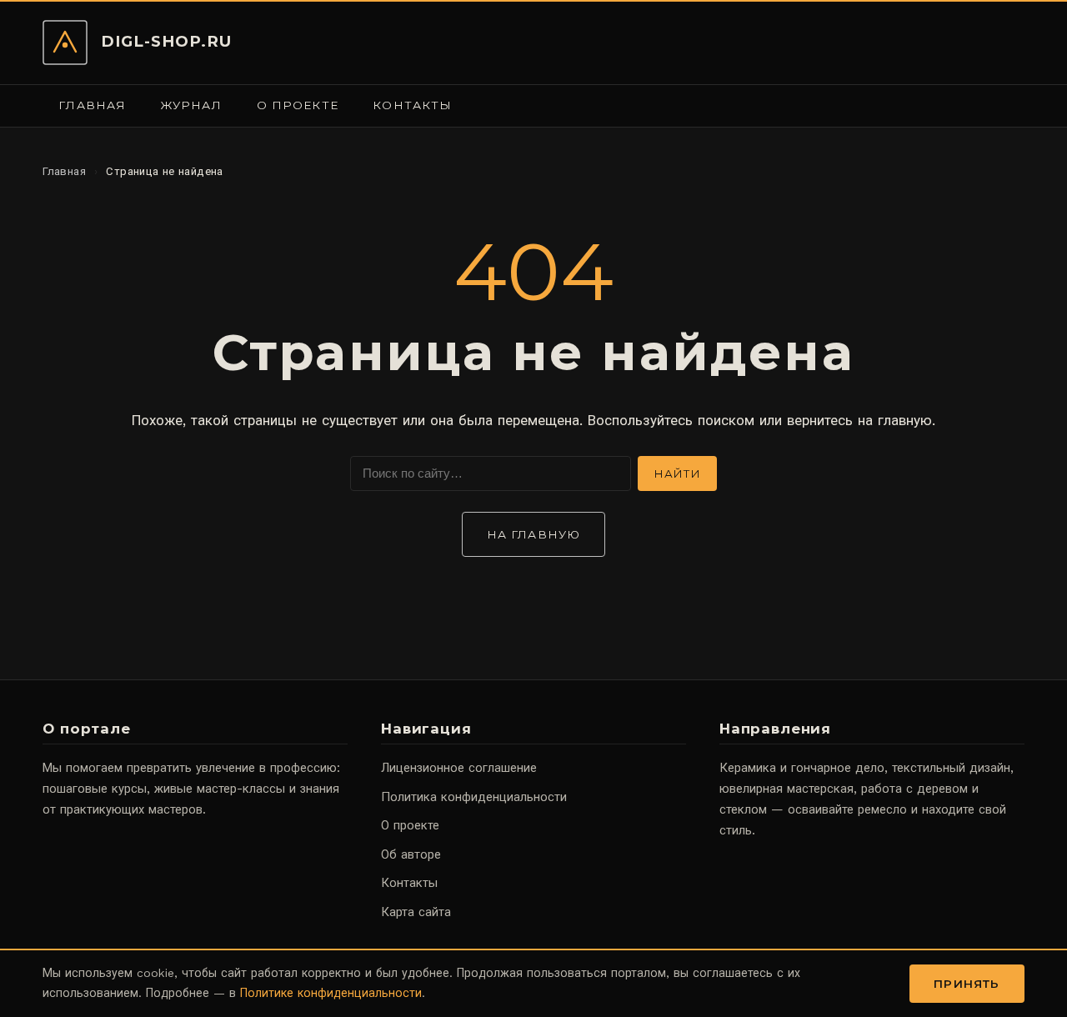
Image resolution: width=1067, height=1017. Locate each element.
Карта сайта (416, 911)
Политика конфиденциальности (474, 796)
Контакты (412, 105)
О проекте (297, 105)
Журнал (192, 105)
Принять (966, 983)
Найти (677, 473)
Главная (92, 105)
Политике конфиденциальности (331, 992)
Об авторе (411, 854)
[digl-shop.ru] (65, 42)
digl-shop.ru (166, 41)
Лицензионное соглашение (459, 767)
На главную (533, 534)
